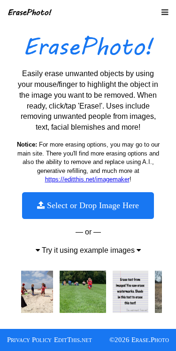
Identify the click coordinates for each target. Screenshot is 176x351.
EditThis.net (73, 339)
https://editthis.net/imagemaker (87, 179)
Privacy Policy (29, 339)
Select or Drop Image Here (92, 205)
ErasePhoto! (29, 12)
